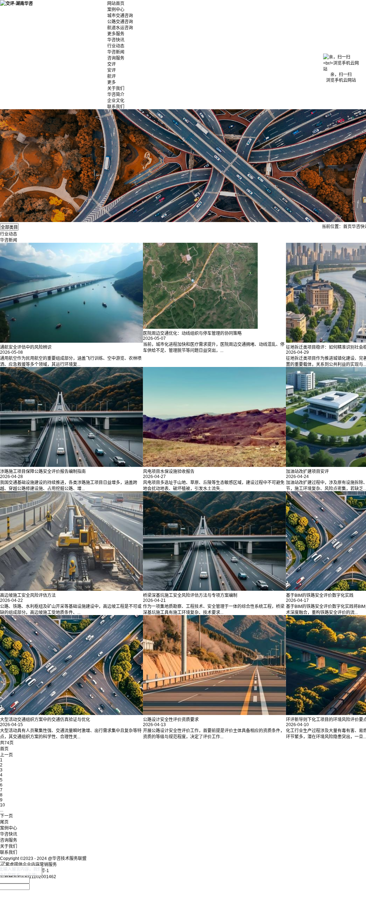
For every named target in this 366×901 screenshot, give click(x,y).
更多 (111, 82)
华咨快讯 (115, 39)
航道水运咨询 (120, 27)
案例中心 (115, 9)
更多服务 (115, 33)
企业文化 (115, 100)
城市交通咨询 (120, 15)
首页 (347, 226)
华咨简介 (115, 94)
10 (2, 804)
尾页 (4, 822)
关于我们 (115, 88)
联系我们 (115, 106)
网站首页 (115, 3)
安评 (111, 70)
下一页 (6, 816)
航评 (111, 76)
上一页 (6, 754)
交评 (111, 64)
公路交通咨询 (120, 21)
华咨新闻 (115, 52)
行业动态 (115, 46)
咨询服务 (115, 58)
